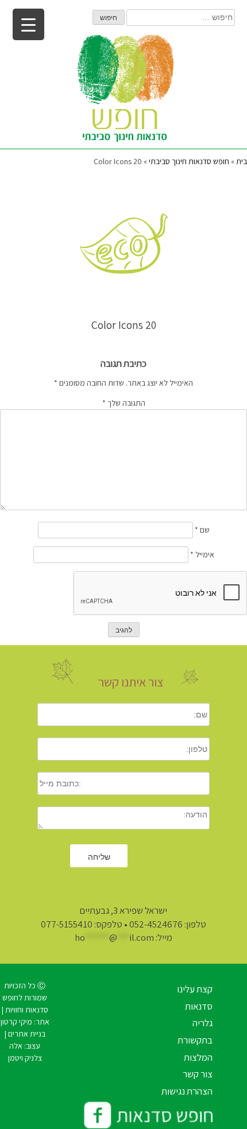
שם (202, 530)
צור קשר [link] (198, 1074)
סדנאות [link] (199, 1006)
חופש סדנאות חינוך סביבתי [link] (189, 161)
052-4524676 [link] (156, 924)
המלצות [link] (198, 1057)
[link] (123, 91)
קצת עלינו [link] (195, 989)
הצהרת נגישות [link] (187, 1091)
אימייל (202, 554)
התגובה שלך (123, 403)
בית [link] (241, 161)
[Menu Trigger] (28, 24)
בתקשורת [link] (195, 1040)
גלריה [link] (202, 1023)
